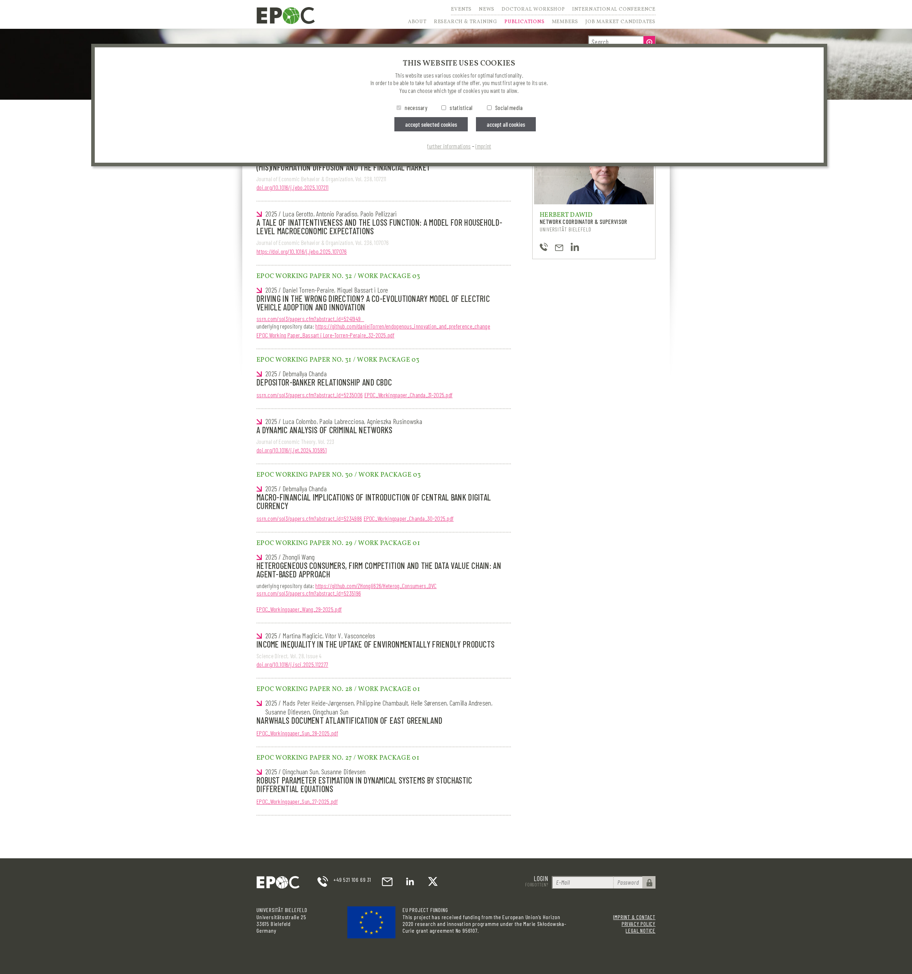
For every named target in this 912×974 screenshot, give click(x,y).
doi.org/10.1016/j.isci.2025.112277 (292, 664)
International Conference (614, 10)
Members (565, 22)
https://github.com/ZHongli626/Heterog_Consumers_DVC (375, 585)
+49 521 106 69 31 (352, 879)
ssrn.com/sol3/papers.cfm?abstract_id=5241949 (310, 318)
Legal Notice (641, 930)
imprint (483, 146)
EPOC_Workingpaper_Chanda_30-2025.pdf (409, 518)
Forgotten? (536, 884)
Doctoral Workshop (533, 10)
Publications (524, 22)
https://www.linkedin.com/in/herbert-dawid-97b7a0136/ (575, 247)
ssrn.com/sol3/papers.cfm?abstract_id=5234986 (309, 518)
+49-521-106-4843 (544, 247)
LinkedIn (410, 881)
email (387, 881)
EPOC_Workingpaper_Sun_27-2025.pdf (297, 801)
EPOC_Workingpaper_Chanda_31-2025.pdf (408, 394)
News (486, 10)
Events (461, 10)
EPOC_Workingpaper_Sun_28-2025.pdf (297, 733)
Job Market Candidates (620, 22)
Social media (509, 107)
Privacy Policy (639, 923)
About (417, 22)
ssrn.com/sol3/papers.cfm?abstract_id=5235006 (309, 394)
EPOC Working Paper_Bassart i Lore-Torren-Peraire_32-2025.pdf (325, 335)
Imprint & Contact (634, 916)
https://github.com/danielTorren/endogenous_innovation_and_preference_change (402, 326)
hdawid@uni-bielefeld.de (559, 247)
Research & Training (465, 22)
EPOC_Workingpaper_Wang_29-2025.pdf (299, 609)
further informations (449, 146)
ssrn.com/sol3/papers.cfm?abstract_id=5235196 (308, 593)
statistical (461, 107)
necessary (416, 107)
